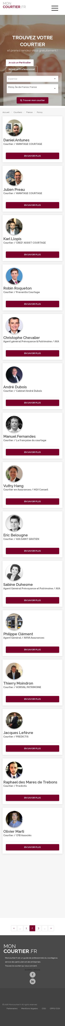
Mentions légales (29, 1008)
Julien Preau (14, 189)
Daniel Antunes (16, 140)
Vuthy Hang (13, 486)
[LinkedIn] (33, 982)
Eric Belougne (15, 535)
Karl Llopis (12, 239)
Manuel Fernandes (19, 436)
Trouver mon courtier (33, 100)
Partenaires (12, 1008)
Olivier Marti (13, 831)
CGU (44, 1008)
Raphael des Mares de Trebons (30, 782)
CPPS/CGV (55, 1008)
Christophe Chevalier (21, 337)
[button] (32, 156)
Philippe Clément (18, 634)
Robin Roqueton (17, 288)
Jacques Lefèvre (18, 733)
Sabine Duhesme (18, 584)
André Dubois (15, 387)
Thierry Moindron (18, 683)
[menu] (54, 8)
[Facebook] (33, 975)
